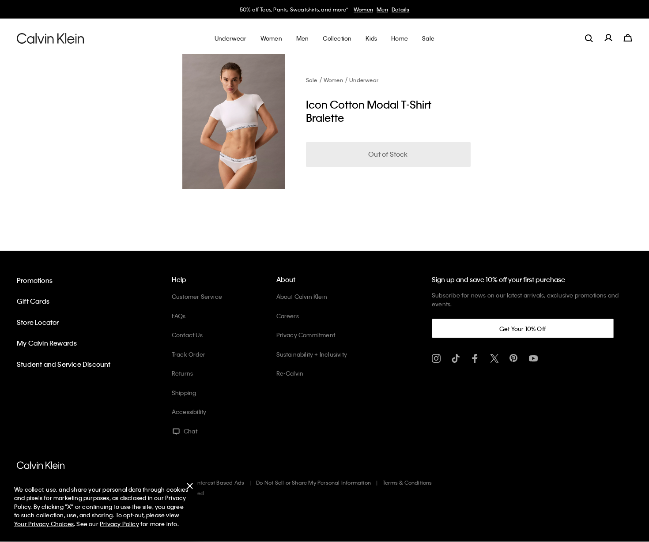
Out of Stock (388, 154)
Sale (311, 79)
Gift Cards (33, 301)
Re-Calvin (290, 373)
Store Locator (38, 322)
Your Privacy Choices (44, 523)
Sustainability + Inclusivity (311, 354)
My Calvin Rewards (47, 343)
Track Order (188, 354)
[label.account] (608, 38)
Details (400, 9)
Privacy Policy (119, 523)
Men (382, 9)
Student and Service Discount (64, 364)
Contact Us (187, 335)
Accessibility (189, 411)
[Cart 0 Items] (627, 38)
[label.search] (589, 38)
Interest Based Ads (220, 482)
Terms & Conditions (407, 482)
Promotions (35, 280)
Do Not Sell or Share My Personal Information (313, 482)
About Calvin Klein (302, 296)
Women (363, 9)
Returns (182, 373)
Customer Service (197, 296)
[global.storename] (50, 38)
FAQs (179, 316)
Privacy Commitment (306, 335)
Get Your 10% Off (522, 328)
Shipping (184, 392)
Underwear (363, 79)
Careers (287, 316)
